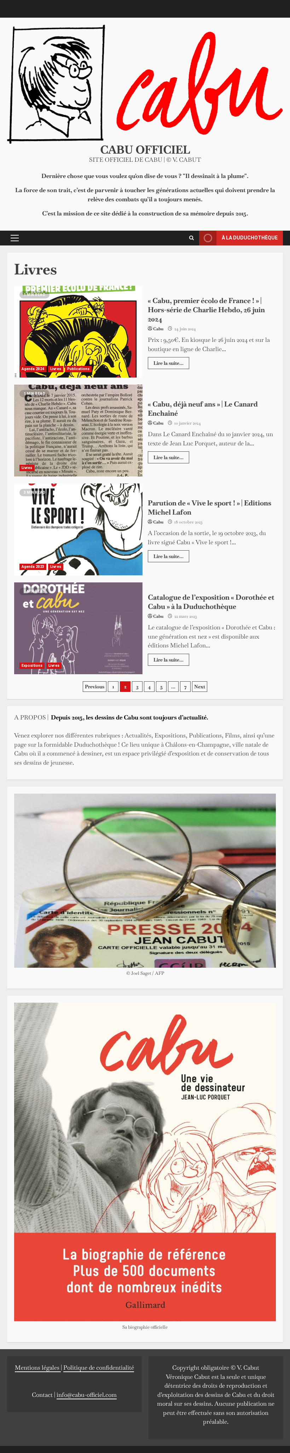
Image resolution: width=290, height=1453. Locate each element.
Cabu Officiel (145, 149)
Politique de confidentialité (98, 1367)
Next (199, 686)
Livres (55, 369)
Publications (78, 369)
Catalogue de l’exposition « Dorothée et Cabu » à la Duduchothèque (78, 628)
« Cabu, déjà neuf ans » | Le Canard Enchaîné (78, 430)
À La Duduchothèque (250, 238)
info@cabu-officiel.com (87, 1395)
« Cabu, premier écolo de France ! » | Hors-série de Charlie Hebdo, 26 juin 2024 (78, 332)
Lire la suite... (168, 363)
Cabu (158, 329)
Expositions (32, 666)
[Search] (191, 238)
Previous (94, 686)
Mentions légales (38, 1367)
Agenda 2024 (33, 369)
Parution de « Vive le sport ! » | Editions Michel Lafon (78, 529)
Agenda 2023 (33, 567)
